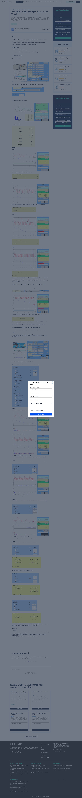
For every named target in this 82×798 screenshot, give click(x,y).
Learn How (42, 414)
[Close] (52, 382)
